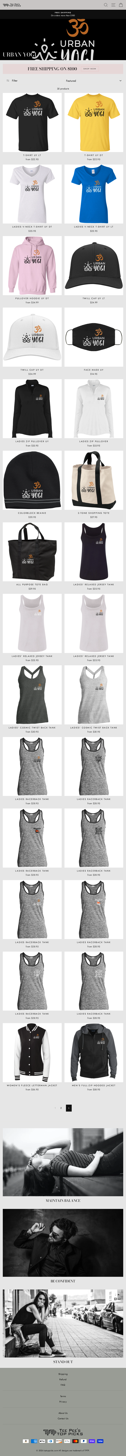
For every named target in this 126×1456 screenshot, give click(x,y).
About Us (63, 1413)
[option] (63, 14)
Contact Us (63, 1418)
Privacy (63, 1401)
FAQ (63, 1384)
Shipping (63, 1374)
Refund (62, 1379)
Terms (63, 1396)
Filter (14, 81)
